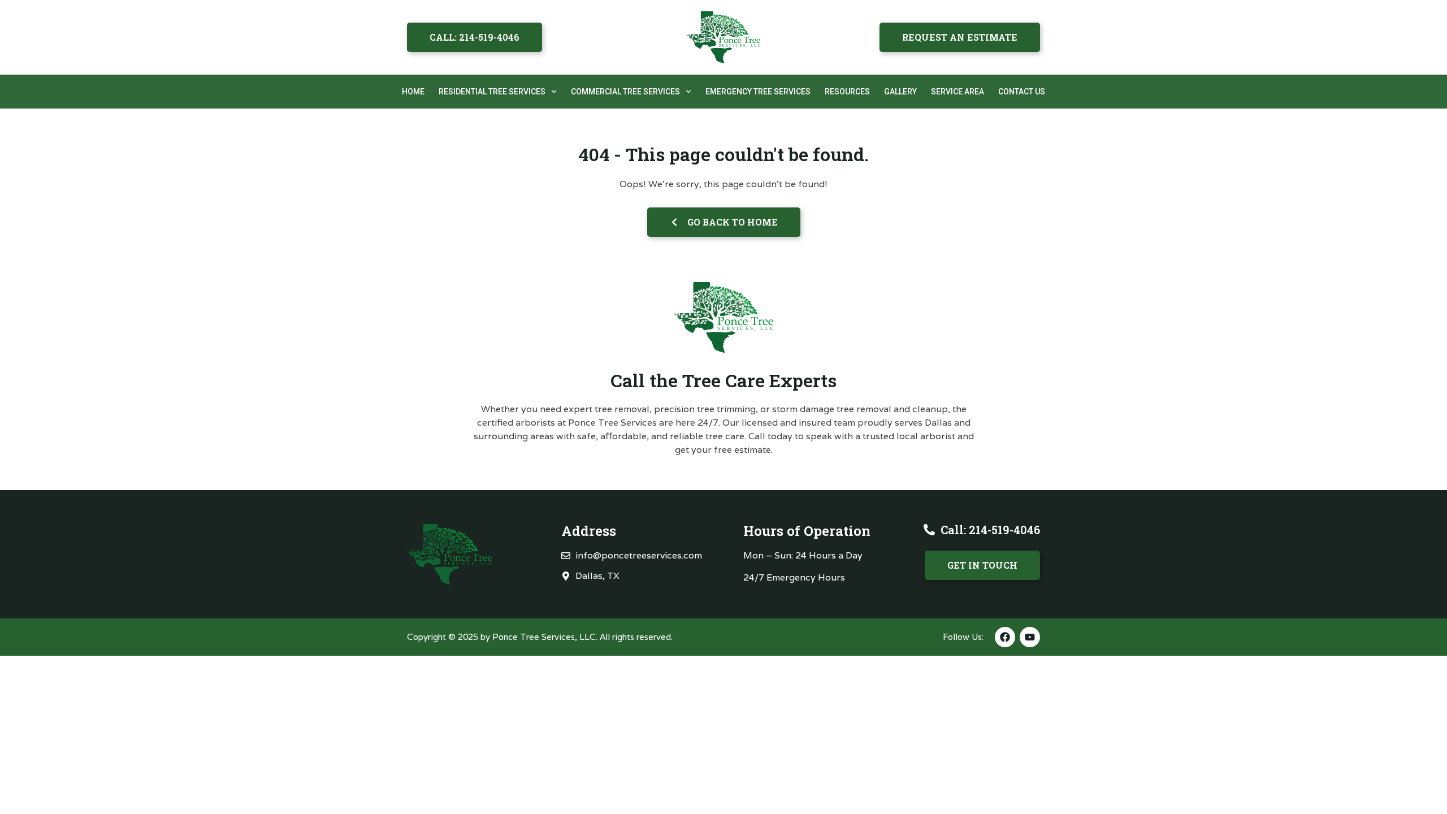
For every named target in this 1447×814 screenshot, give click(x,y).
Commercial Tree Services (625, 91)
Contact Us (1021, 91)
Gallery (900, 91)
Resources (847, 91)
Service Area (957, 91)
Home (413, 91)
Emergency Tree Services (758, 91)
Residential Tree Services (492, 91)
